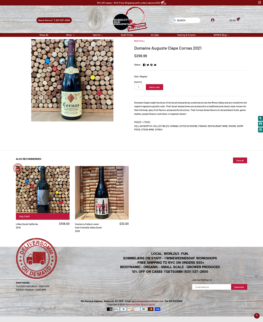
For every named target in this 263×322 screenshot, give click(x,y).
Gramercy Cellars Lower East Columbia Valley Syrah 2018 (88, 227)
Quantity (138, 82)
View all (240, 160)
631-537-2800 (63, 20)
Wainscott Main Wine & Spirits (140, 304)
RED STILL (139, 40)
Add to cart (154, 87)
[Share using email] (155, 64)
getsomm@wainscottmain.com (147, 301)
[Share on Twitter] (148, 64)
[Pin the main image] (151, 64)
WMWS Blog (220, 34)
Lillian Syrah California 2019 (27, 226)
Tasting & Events (186, 34)
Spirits (96, 34)
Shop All (43, 34)
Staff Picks (127, 34)
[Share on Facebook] (144, 64)
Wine (69, 34)
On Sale (155, 34)
